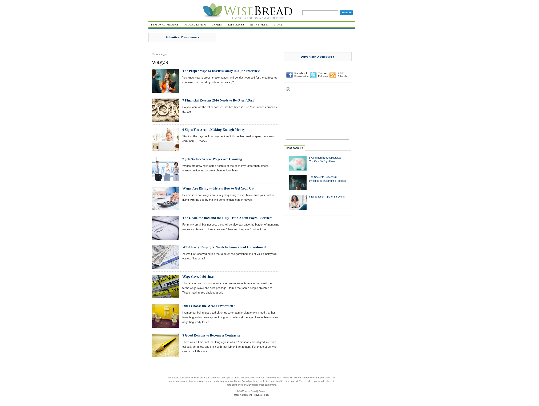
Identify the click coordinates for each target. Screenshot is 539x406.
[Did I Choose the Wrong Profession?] (165, 325)
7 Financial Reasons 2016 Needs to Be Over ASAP (218, 100)
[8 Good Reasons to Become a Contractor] (165, 355)
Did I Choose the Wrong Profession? (208, 305)
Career (217, 24)
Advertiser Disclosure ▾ (182, 37)
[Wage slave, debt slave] (165, 296)
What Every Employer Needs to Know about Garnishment (224, 247)
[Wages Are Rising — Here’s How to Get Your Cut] (165, 208)
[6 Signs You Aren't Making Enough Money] (165, 149)
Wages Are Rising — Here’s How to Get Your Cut (218, 188)
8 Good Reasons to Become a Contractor (211, 335)
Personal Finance (165, 24)
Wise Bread (251, 391)
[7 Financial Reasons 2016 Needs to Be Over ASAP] (165, 120)
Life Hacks (236, 24)
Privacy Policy (261, 395)
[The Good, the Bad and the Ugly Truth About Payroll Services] (165, 237)
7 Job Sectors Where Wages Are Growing (212, 159)
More (278, 24)
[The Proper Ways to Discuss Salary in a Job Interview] (165, 90)
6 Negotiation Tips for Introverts (327, 196)
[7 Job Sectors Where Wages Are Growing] (165, 179)
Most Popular (294, 148)
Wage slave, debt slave (197, 276)
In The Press (259, 24)
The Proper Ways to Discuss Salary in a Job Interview (221, 70)
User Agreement (243, 395)
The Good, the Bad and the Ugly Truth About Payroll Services (227, 217)
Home (155, 54)
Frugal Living (195, 24)
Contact (263, 391)
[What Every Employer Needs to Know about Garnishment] (165, 267)
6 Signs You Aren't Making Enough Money (213, 129)
